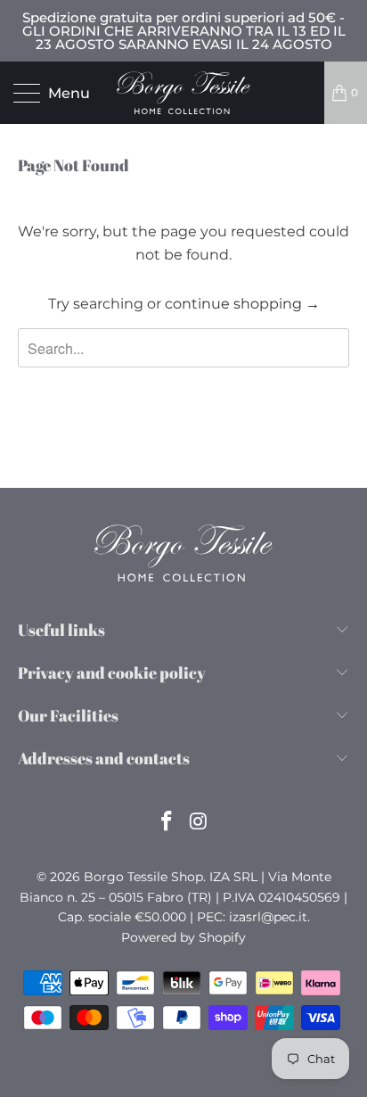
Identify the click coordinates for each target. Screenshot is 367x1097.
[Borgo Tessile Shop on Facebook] (166, 822)
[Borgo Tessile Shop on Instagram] (198, 822)
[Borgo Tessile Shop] (183, 93)
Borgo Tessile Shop (143, 877)
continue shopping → (242, 303)
